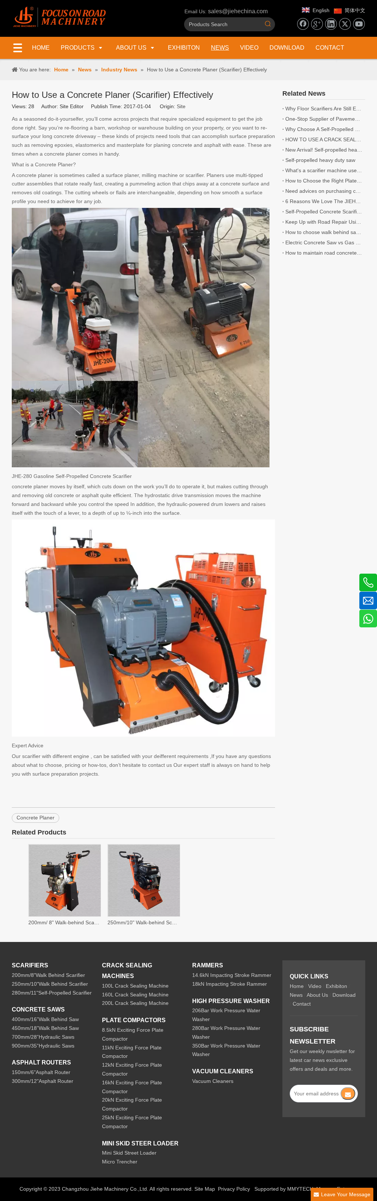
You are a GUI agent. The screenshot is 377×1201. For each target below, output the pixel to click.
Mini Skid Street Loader (129, 1153)
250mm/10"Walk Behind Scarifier (50, 984)
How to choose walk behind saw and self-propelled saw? (323, 232)
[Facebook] (303, 24)
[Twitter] (345, 24)
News (296, 995)
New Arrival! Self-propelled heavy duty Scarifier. (323, 150)
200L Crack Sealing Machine (135, 1003)
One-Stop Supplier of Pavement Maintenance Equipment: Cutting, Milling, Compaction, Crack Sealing (323, 119)
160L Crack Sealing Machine (135, 995)
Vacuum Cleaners (212, 1081)
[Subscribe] (348, 1093)
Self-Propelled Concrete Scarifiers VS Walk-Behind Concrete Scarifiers (323, 212)
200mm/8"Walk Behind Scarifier (48, 975)
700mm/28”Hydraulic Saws (43, 1037)
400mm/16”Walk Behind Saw (45, 1019)
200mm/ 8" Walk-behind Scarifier (64, 922)
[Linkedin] (331, 24)
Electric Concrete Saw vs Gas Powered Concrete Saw (323, 242)
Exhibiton (336, 986)
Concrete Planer (35, 818)
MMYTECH (300, 1189)
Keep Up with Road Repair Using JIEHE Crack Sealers (323, 222)
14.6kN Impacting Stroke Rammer (231, 975)
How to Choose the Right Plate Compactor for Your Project (323, 181)
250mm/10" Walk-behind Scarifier (143, 922)
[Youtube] (359, 24)
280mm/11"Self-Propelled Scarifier (52, 993)
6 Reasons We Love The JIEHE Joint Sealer (323, 201)
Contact (302, 1004)
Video (314, 986)
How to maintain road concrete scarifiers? (323, 253)
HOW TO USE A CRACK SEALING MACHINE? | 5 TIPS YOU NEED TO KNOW (323, 139)
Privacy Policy (234, 1189)
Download (344, 995)
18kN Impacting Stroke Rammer (229, 984)
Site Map (204, 1189)
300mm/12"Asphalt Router (42, 1081)
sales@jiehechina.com (238, 11)
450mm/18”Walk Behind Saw (45, 1028)
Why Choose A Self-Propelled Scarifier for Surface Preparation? (323, 129)
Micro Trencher (119, 1162)
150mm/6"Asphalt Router (41, 1072)
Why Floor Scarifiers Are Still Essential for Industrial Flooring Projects (323, 108)
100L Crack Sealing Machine (135, 986)
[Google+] (317, 24)
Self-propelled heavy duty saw (320, 160)
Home (297, 986)
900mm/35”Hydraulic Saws (43, 1046)
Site (181, 106)
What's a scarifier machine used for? (323, 170)
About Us (317, 995)
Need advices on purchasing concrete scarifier (323, 191)
